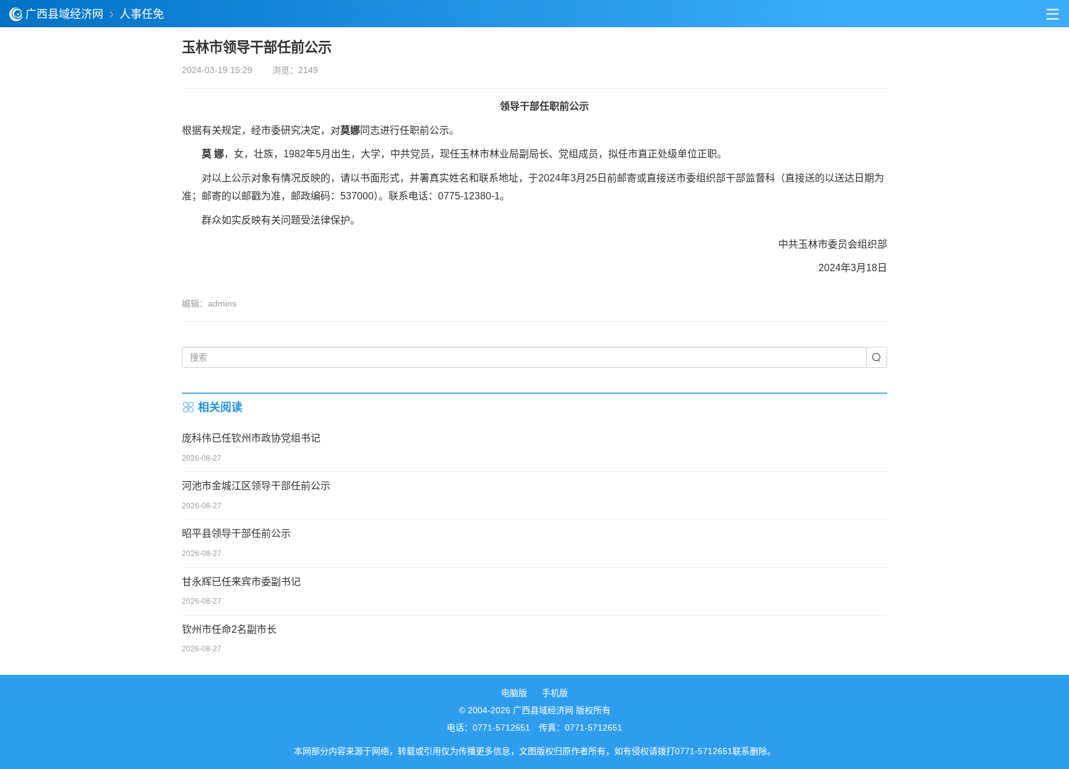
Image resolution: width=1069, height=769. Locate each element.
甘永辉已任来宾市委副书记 (241, 581)
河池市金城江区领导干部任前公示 (256, 485)
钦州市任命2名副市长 (229, 629)
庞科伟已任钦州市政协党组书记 (251, 438)
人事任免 (141, 14)
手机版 (555, 693)
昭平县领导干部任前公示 (236, 533)
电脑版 (514, 693)
